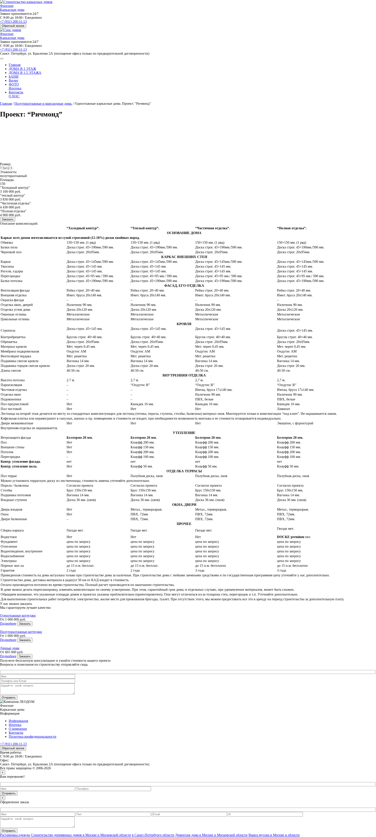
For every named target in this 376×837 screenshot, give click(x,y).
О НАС (14, 96)
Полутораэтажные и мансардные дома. (43, 103)
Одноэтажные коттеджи (18, 615)
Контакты (16, 92)
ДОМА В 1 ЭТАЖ (22, 69)
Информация (18, 721)
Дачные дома (9, 648)
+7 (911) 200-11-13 (13, 21)
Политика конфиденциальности (32, 736)
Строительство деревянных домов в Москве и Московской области (81, 835)
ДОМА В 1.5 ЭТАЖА (25, 72)
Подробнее (8, 623)
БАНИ (13, 76)
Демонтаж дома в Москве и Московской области (211, 835)
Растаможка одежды (15, 835)
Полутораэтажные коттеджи (21, 632)
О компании (18, 729)
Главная (14, 65)
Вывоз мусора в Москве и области (274, 835)
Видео (13, 80)
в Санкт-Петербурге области (153, 835)
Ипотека (15, 88)
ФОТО (14, 84)
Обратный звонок (13, 25)
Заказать (7, 219)
